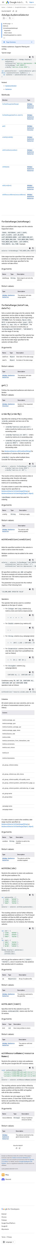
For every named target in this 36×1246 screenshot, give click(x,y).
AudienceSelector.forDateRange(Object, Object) (17, 493)
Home (3, 7)
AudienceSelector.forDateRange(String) (15, 491)
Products (9, 7)
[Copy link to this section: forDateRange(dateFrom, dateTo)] (12, 308)
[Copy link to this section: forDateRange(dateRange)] (32, 222)
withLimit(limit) (6, 185)
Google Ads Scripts (20, 7)
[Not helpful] (16, 11)
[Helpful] (13, 11)
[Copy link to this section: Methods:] (12, 95)
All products (5, 1229)
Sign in (31, 2)
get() (3, 126)
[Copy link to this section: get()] (10, 385)
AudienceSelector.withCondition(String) (18, 451)
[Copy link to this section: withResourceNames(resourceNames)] (11, 1056)
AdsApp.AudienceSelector (30, 106)
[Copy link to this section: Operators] (10, 599)
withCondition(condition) (9, 150)
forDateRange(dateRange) (10, 104)
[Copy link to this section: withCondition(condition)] (3, 542)
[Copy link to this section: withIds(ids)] (18, 868)
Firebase (4, 1220)
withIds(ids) (5, 167)
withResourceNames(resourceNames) (14, 194)
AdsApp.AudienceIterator (30, 128)
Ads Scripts (20, 2)
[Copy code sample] (32, 57)
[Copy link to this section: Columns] (10, 699)
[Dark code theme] (29, 57)
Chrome (4, 1217)
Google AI (4, 1226)
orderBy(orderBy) (7, 137)
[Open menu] (3, 2)
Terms (3, 1237)
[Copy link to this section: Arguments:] (14, 269)
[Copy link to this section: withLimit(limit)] (23, 1004)
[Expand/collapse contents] (12, 24)
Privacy (9, 1237)
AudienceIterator (11, 86)
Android (4, 1214)
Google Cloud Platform (8, 1223)
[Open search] (27, 2)
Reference (31, 7)
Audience (8, 89)
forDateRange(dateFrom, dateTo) (12, 115)
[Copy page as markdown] (10, 18)
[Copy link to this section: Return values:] (16, 286)
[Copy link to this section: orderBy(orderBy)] (23, 414)
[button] (18, 42)
